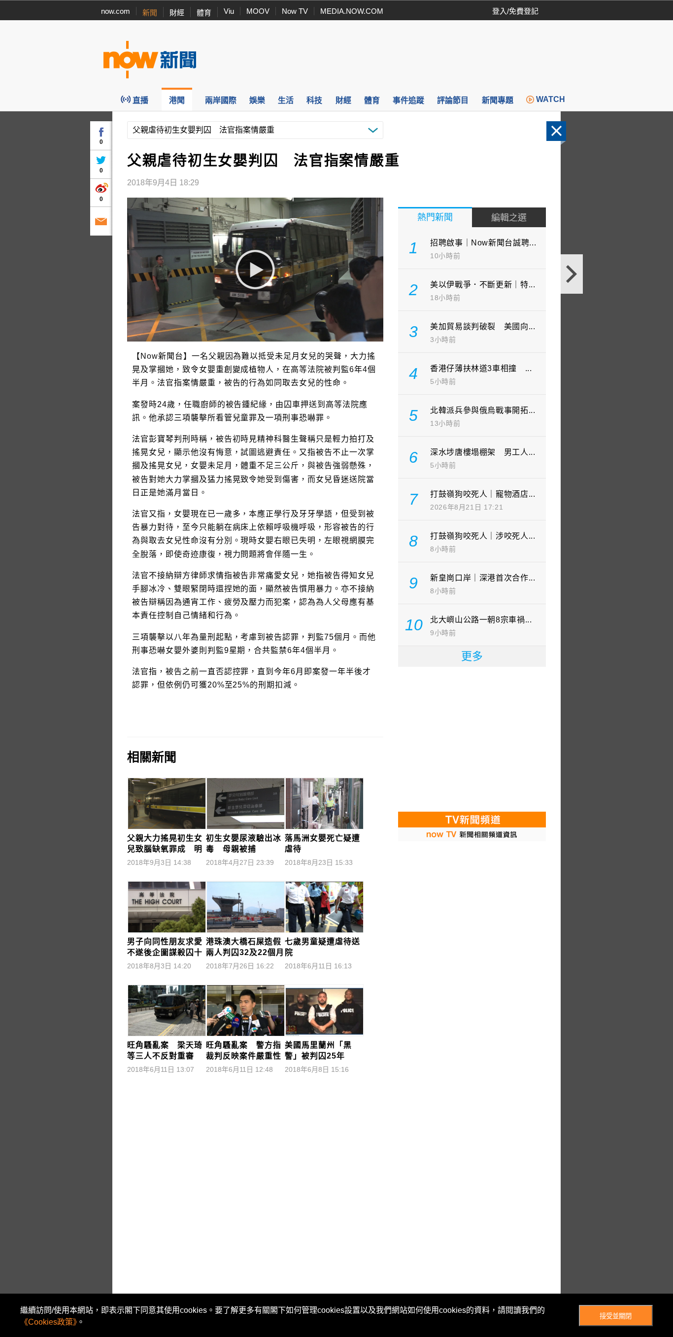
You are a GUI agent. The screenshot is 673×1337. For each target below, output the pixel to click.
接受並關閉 (616, 1316)
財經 (176, 12)
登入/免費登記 (515, 11)
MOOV (257, 11)
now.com (115, 11)
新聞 (149, 12)
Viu (229, 11)
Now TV (295, 11)
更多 (472, 656)
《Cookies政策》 (48, 1322)
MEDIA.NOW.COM (351, 11)
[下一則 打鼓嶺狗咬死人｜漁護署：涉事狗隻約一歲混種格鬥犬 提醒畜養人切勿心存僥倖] (572, 274)
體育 (204, 12)
